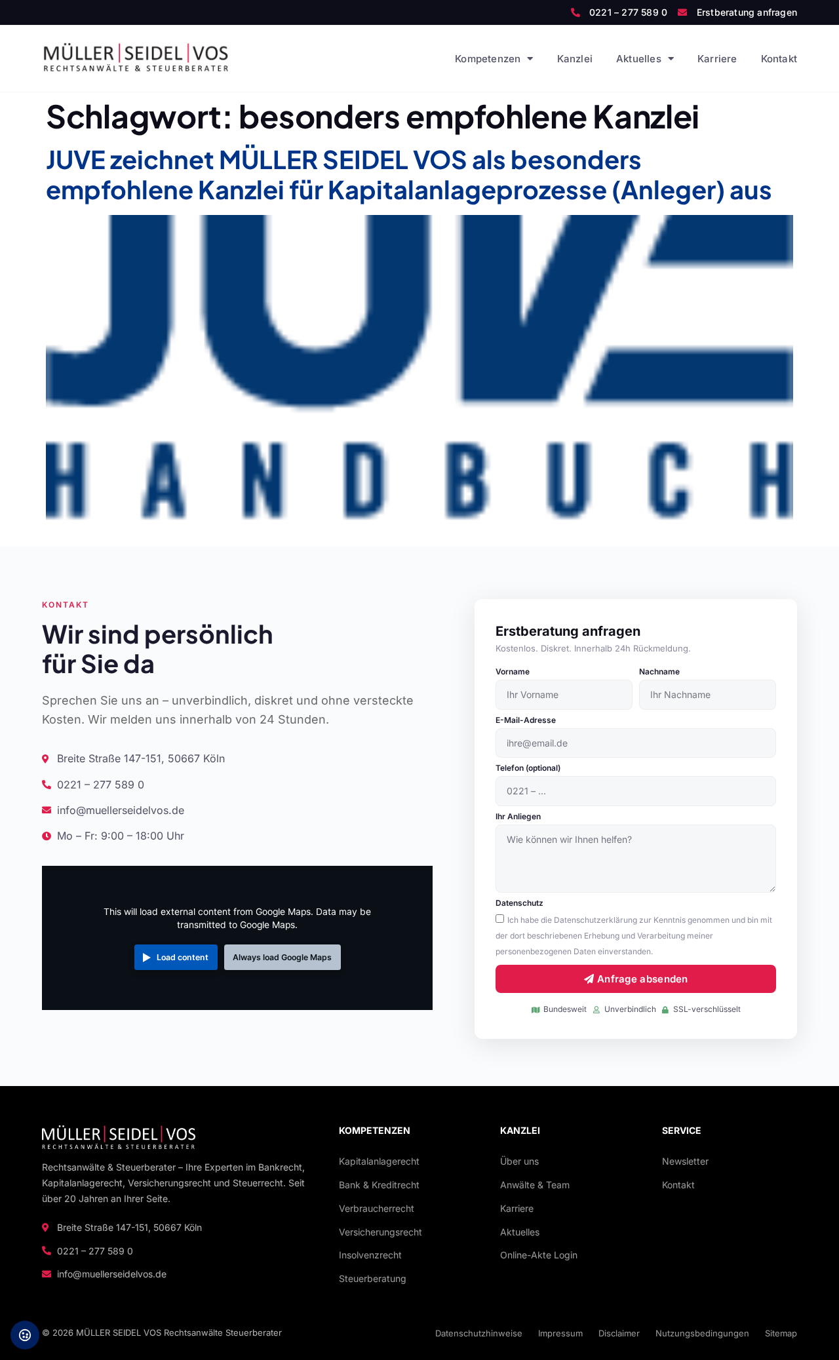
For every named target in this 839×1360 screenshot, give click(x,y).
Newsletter (685, 1161)
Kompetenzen (487, 58)
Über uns (519, 1161)
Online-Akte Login (538, 1254)
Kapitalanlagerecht (379, 1161)
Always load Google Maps (282, 957)
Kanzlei (575, 58)
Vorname (513, 672)
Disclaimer (619, 1333)
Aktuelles (638, 58)
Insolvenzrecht (370, 1254)
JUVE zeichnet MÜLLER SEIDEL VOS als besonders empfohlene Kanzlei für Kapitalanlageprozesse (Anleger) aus (409, 174)
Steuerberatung (372, 1278)
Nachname (659, 672)
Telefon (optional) (528, 768)
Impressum (560, 1333)
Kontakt (779, 58)
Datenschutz (519, 903)
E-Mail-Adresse (526, 720)
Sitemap (781, 1333)
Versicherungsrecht (380, 1231)
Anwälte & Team (535, 1184)
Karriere (717, 58)
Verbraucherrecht (376, 1208)
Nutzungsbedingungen (702, 1333)
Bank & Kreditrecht (379, 1184)
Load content (182, 957)
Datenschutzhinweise (478, 1333)
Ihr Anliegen (518, 817)
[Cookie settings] (24, 1335)
